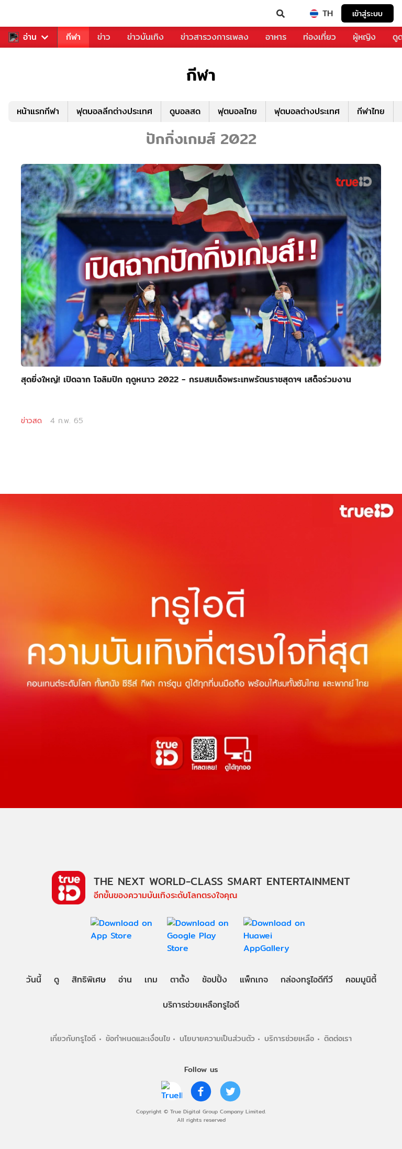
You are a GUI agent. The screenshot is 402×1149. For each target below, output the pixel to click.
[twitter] (230, 1091)
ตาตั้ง (179, 979)
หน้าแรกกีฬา (38, 111)
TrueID (29, 13)
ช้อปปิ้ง (214, 979)
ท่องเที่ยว (319, 36)
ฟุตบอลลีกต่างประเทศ (114, 111)
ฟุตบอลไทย (237, 111)
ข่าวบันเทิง (145, 36)
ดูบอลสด (185, 111)
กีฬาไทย (371, 111)
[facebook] (201, 1091)
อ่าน (30, 37)
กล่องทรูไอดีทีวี (307, 979)
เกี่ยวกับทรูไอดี (73, 1038)
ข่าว (103, 36)
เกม (151, 979)
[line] (171, 1091)
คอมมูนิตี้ (360, 979)
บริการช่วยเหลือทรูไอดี (201, 1004)
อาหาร (275, 36)
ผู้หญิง (364, 36)
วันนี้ (33, 979)
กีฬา (73, 36)
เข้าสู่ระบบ (367, 13)
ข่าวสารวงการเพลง (215, 36)
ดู (56, 979)
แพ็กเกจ (254, 979)
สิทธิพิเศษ (89, 979)
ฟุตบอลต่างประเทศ (307, 111)
